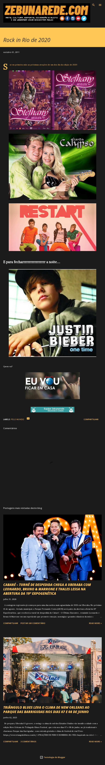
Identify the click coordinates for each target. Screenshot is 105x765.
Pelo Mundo (17, 419)
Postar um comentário (33, 623)
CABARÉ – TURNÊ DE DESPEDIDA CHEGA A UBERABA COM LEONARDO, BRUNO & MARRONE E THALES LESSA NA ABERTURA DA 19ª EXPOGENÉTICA (47, 589)
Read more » (95, 623)
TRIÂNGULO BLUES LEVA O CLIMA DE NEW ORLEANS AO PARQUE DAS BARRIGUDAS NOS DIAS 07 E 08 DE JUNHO (46, 709)
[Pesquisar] (93, 5)
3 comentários (28, 741)
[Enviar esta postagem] (28, 419)
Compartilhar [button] (91, 419)
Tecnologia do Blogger (54, 757)
